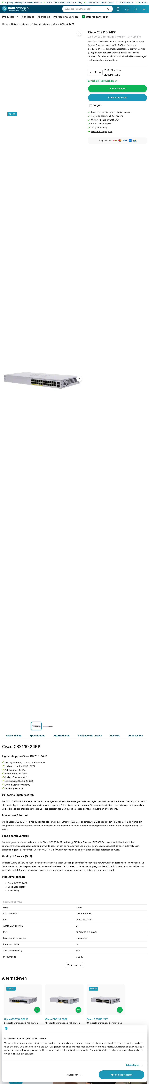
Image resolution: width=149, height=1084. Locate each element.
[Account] (136, 9)
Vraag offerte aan (117, 97)
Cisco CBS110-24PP (63, 24)
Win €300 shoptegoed (101, 131)
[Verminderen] (90, 72)
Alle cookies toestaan (121, 1074)
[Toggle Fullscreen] (79, 33)
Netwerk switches (20, 24)
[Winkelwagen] (144, 9)
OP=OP (12, 114)
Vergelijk (98, 105)
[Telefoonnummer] (118, 9)
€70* (117, 120)
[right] (79, 379)
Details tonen (132, 1065)
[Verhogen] (100, 72)
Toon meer (72, 965)
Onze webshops (126, 2)
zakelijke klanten (123, 112)
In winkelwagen (117, 88)
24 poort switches (41, 24)
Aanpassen (72, 1074)
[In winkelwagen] (37, 1010)
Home (5, 24)
